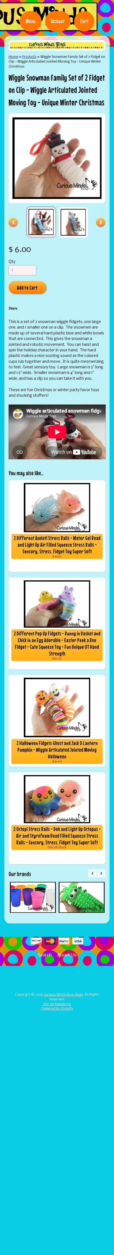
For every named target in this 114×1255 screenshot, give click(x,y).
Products (29, 57)
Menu (30, 21)
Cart (84, 21)
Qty (12, 262)
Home (13, 57)
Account (57, 21)
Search (45, 955)
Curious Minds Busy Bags (63, 995)
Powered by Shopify (57, 1008)
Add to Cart (27, 287)
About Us (67, 955)
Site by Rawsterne (57, 1004)
